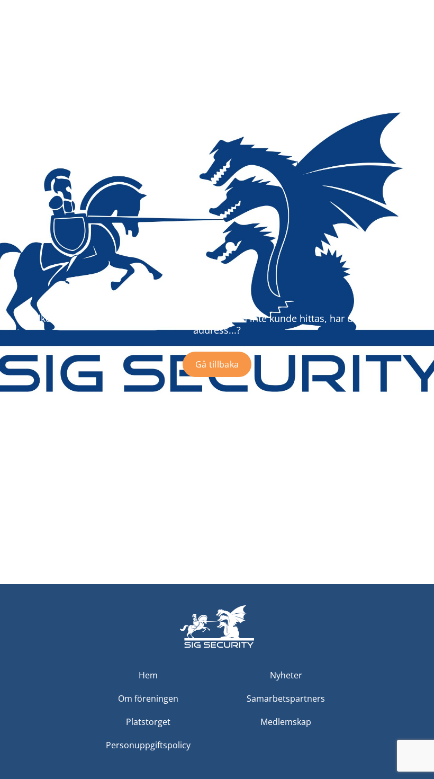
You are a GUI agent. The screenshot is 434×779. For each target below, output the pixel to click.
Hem (148, 675)
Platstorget (148, 722)
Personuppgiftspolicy (148, 745)
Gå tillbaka (217, 364)
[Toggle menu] (416, 42)
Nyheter (286, 675)
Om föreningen (148, 698)
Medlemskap (285, 722)
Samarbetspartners (286, 698)
